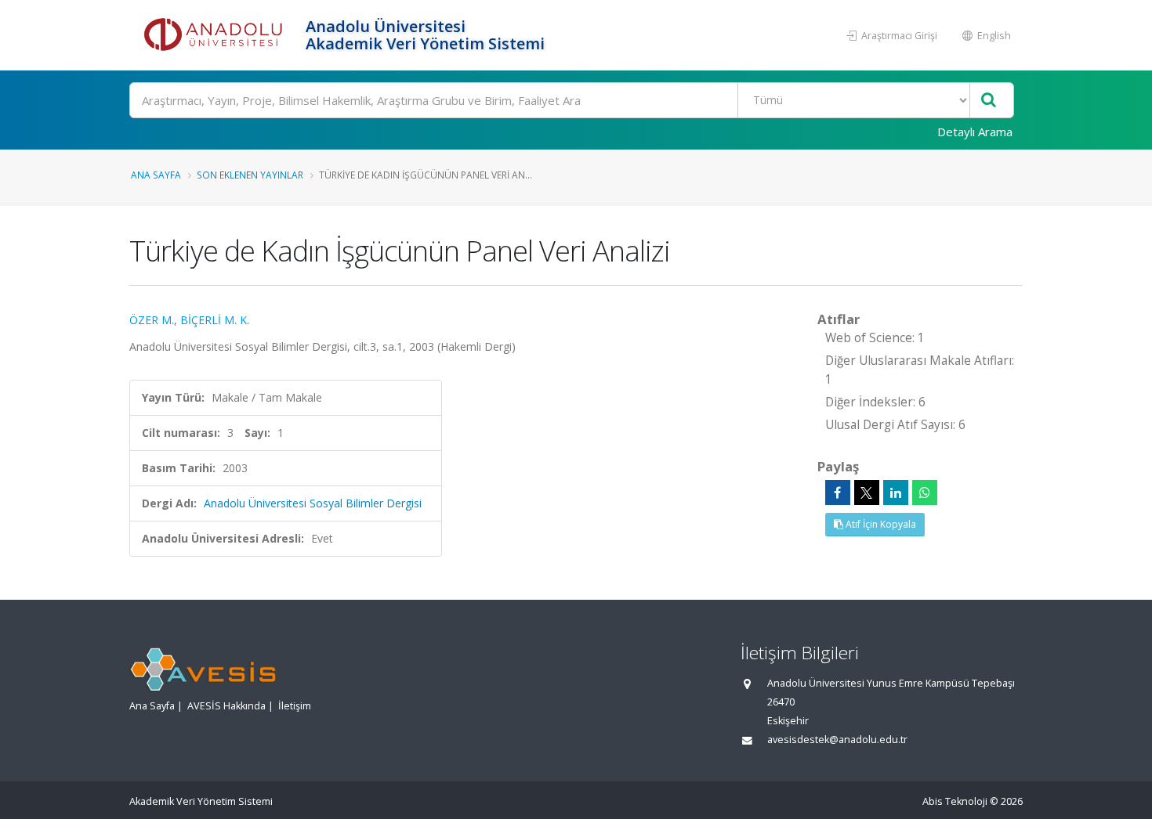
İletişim (294, 706)
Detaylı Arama (975, 131)
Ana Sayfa (156, 174)
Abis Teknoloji (954, 801)
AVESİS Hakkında (226, 706)
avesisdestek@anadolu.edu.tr (837, 739)
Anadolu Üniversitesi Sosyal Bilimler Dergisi (313, 503)
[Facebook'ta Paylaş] (837, 492)
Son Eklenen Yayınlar (250, 174)
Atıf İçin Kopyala (879, 524)
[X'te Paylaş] (866, 492)
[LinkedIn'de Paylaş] (895, 492)
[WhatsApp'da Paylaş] (924, 492)
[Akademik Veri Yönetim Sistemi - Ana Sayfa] (215, 35)
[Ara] (988, 100)
